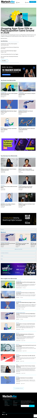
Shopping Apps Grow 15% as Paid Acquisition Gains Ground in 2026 (17, 30)
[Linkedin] (5, 414)
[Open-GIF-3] (18, 219)
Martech (2, 127)
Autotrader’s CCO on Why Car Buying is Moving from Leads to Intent (8, 205)
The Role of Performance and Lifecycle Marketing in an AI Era (25, 112)
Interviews (3, 185)
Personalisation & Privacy (5, 242)
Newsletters (6, 404)
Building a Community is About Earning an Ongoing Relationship (8, 170)
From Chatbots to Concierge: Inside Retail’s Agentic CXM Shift (22, 244)
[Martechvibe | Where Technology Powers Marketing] (8, 2)
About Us (6, 401)
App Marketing (3, 92)
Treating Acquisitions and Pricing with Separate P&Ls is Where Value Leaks (25, 187)
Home (14, 401)
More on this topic (18, 249)
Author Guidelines (7, 405)
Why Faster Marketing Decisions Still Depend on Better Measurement (26, 129)
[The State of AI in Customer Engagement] (18, 144)
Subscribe (32, 1)
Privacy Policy (15, 405)
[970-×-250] (18, 70)
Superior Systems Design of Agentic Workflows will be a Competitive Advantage (26, 170)
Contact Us (6, 402)
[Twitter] (3, 414)
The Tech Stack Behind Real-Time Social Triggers (9, 54)
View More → (4, 60)
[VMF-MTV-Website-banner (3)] (18, 269)
